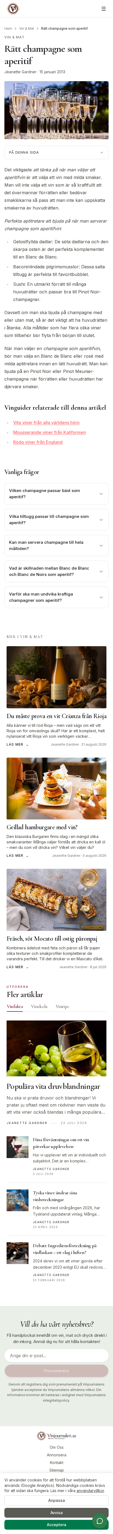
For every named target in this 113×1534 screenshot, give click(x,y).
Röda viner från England (38, 442)
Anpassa (56, 1500)
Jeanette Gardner (20, 71)
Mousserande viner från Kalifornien (49, 432)
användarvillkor (90, 1490)
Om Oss (57, 1447)
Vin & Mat (26, 28)
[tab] (15, 1006)
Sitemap (56, 1470)
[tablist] (56, 1007)
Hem (8, 28)
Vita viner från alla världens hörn (46, 422)
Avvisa (56, 1512)
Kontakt (56, 1462)
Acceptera (56, 1524)
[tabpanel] (56, 1154)
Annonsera (56, 1455)
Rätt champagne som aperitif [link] (64, 28)
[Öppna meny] (103, 8)
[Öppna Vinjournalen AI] (100, 1521)
